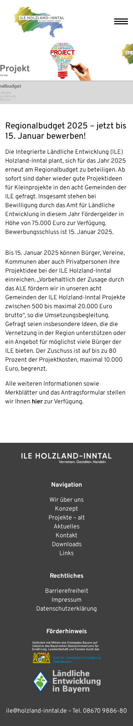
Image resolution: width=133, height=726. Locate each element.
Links (66, 554)
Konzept (66, 509)
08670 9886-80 (105, 711)
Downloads (67, 545)
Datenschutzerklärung (66, 609)
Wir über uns (66, 500)
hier (37, 402)
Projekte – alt (66, 518)
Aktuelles (66, 527)
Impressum (66, 600)
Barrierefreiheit (66, 591)
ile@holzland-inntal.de (36, 711)
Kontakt (66, 536)
